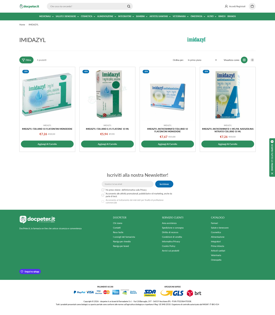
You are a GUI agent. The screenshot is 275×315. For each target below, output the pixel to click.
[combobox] (90, 6)
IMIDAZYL (47, 125)
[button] (272, 157)
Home (22, 24)
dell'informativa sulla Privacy (134, 190)
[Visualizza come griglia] (244, 60)
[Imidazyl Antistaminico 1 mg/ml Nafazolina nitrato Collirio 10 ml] (227, 94)
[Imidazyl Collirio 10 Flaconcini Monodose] (47, 94)
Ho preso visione (126, 190)
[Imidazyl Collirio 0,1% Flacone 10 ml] (107, 94)
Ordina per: (178, 60)
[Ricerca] (128, 6)
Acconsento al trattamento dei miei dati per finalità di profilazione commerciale (134, 201)
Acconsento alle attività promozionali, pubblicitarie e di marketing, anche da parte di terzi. (139, 194)
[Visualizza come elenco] (252, 60)
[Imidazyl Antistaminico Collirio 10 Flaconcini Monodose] (167, 94)
